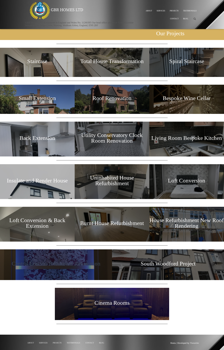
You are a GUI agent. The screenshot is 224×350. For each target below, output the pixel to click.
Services (161, 11)
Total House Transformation (112, 61)
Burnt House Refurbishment (112, 223)
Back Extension (37, 138)
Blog (185, 19)
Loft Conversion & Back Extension (37, 223)
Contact (174, 19)
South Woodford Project (168, 263)
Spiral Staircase (186, 61)
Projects (174, 11)
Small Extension (37, 98)
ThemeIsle (194, 343)
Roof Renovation (112, 98)
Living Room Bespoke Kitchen (186, 138)
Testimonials (190, 11)
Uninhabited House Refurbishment (112, 180)
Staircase (37, 61)
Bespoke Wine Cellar (186, 98)
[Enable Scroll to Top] (218, 344)
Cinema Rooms (112, 303)
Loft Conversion (186, 180)
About (149, 11)
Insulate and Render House (37, 180)
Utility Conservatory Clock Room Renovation (112, 138)
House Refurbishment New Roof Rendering (186, 223)
